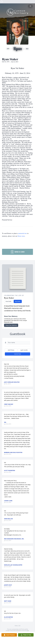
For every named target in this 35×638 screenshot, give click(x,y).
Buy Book (17, 301)
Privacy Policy (13, 630)
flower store (21, 236)
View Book (8, 301)
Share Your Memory (11, 325)
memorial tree (22, 233)
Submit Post (17, 354)
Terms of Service (22, 630)
